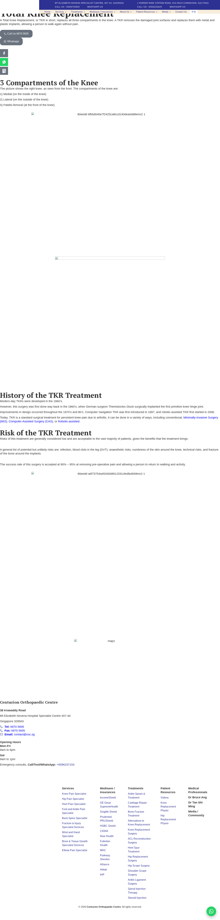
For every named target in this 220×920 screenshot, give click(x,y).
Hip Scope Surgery (139, 865)
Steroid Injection (137, 897)
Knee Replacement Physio (168, 806)
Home (47, 11)
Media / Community (196, 813)
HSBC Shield (107, 825)
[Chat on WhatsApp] (211, 911)
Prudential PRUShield (106, 818)
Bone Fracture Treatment (136, 813)
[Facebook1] (4, 53)
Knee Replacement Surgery (139, 831)
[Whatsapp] (4, 62)
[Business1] (4, 71)
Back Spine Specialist (74, 818)
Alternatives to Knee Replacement (139, 822)
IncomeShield (108, 797)
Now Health (107, 836)
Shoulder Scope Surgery (137, 872)
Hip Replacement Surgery (138, 858)
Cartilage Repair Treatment (137, 804)
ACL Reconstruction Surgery (139, 840)
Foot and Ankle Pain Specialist (73, 811)
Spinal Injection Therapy (137, 890)
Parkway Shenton (105, 857)
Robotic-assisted (68, 421)
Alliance (104, 864)
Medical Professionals (197, 790)
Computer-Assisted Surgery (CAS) (31, 421)
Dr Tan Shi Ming (195, 804)
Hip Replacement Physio (168, 819)
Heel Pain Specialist (73, 804)
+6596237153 (65, 764)
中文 (193, 11)
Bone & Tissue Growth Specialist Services (75, 843)
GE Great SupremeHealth (109, 804)
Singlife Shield (108, 811)
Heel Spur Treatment (133, 849)
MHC (103, 850)
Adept (103, 869)
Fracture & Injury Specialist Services (73, 825)
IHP (102, 874)
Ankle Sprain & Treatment (136, 795)
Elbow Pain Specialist (74, 850)
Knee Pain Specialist (74, 793)
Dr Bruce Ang (197, 797)
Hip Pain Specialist (73, 799)
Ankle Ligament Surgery (137, 881)
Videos (165, 797)
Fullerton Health (105, 843)
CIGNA (104, 831)
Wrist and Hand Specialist (71, 834)
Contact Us (181, 11)
